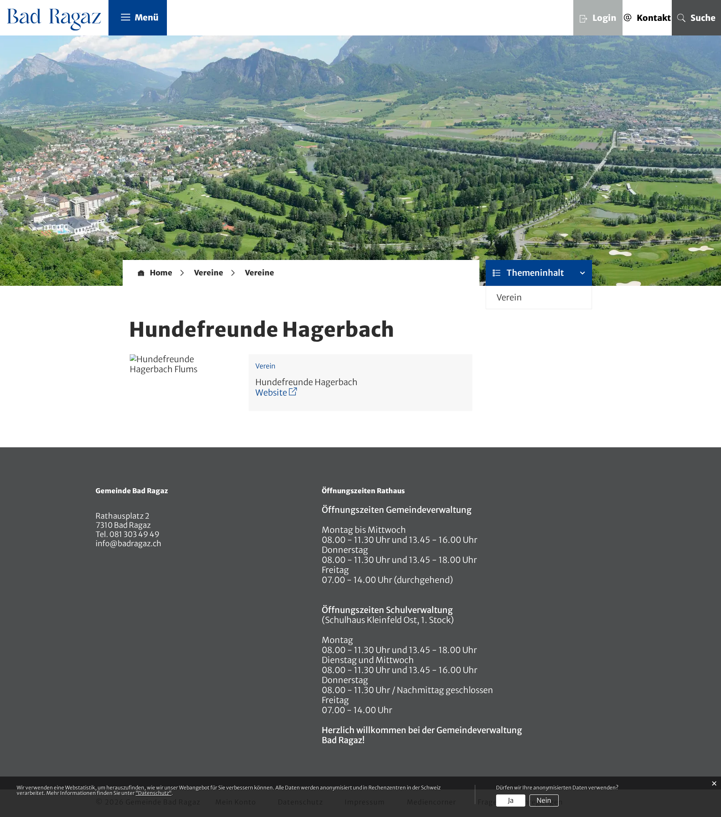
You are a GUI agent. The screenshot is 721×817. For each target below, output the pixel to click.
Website (276, 392)
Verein (509, 297)
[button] (208, 273)
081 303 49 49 (133, 534)
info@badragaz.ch (128, 543)
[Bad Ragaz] (56, 19)
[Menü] (125, 17)
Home (161, 273)
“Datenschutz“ (153, 793)
